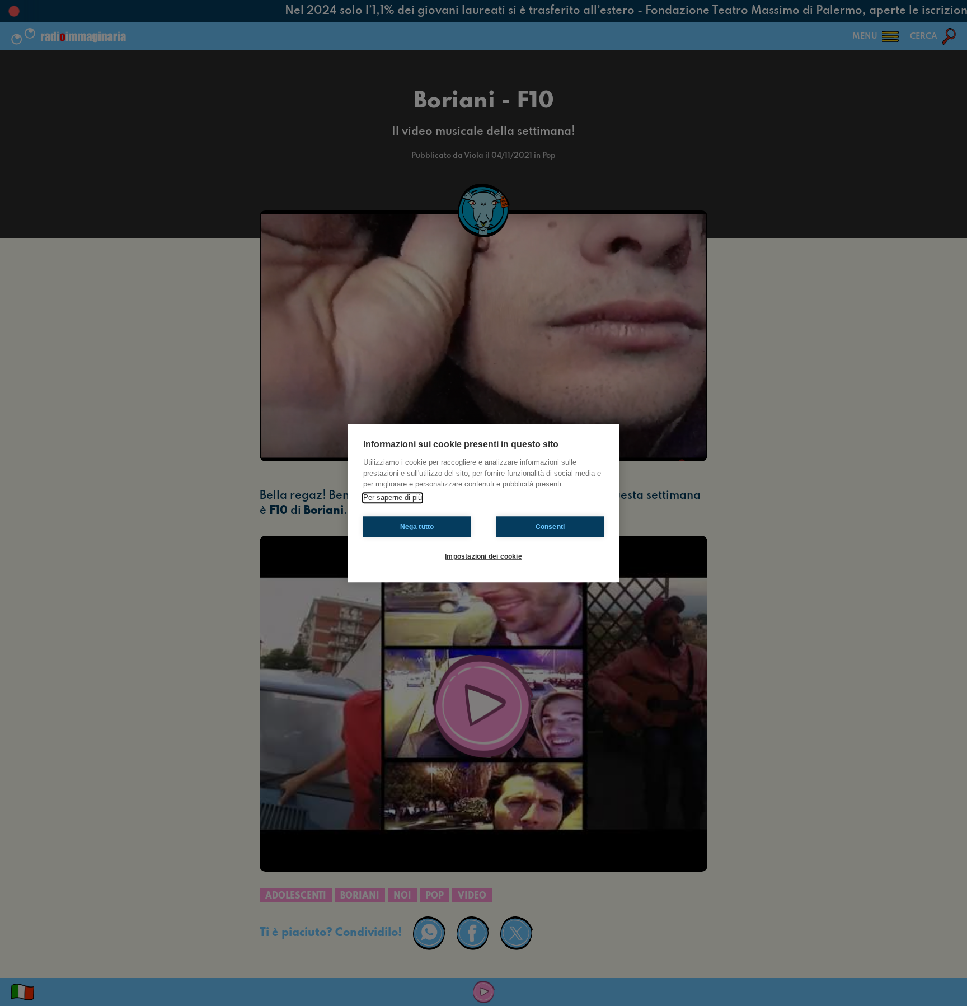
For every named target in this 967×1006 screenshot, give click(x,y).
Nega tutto (417, 527)
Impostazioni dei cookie (483, 556)
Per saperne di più (392, 497)
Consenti (550, 527)
